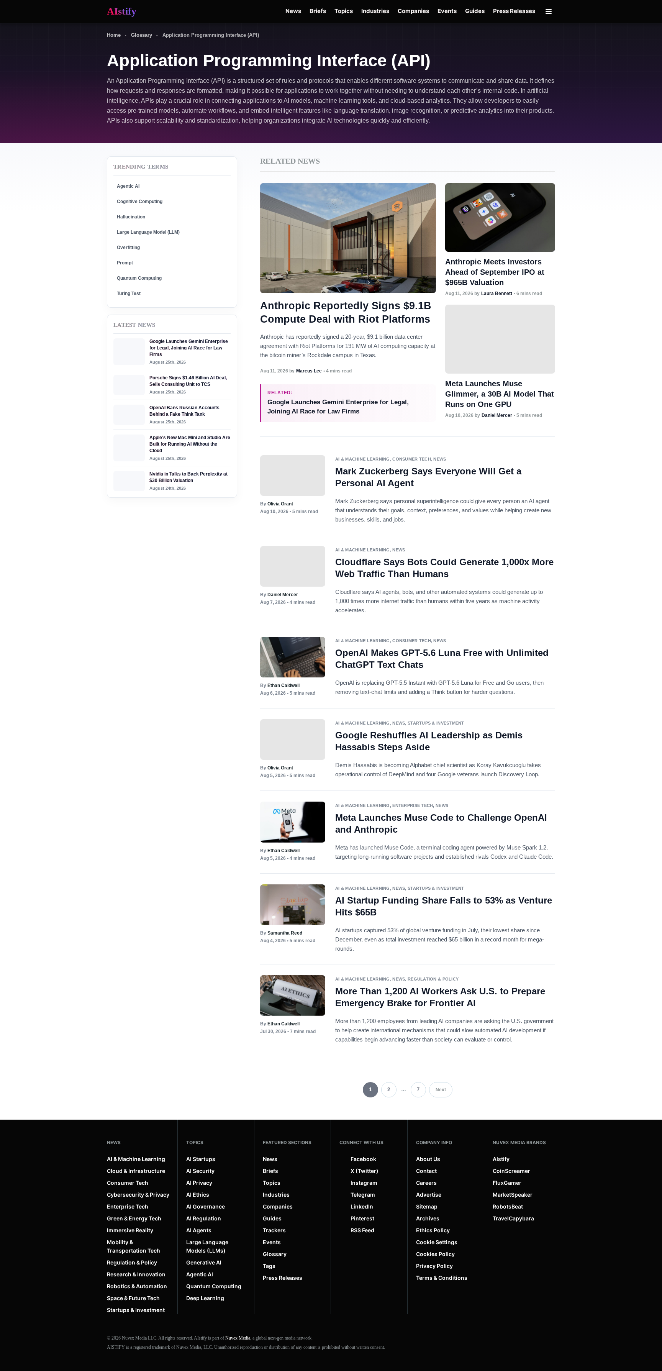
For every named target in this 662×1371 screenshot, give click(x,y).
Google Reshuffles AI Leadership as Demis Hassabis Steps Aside (429, 741)
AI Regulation (203, 1218)
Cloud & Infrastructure (136, 1171)
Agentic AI (128, 186)
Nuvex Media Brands (519, 1142)
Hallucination (131, 217)
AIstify (501, 1159)
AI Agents (198, 1230)
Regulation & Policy (433, 979)
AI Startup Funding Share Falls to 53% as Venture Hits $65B (443, 906)
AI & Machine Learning (362, 459)
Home (114, 35)
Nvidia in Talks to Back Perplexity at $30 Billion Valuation (188, 477)
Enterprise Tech (412, 805)
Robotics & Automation (137, 1286)
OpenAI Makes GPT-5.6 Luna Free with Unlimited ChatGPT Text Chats (442, 659)
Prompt (125, 263)
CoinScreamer (511, 1171)
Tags (269, 1266)
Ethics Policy (433, 1230)
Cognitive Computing (139, 201)
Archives (427, 1218)
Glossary (141, 35)
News (293, 11)
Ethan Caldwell (283, 685)
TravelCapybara (513, 1218)
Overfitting (128, 247)
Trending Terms (140, 167)
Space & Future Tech (133, 1298)
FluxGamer (507, 1182)
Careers (426, 1182)
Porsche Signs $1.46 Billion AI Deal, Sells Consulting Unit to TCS (188, 381)
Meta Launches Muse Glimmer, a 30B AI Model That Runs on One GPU (499, 393)
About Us (428, 1159)
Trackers (274, 1230)
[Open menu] (548, 11)
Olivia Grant (280, 504)
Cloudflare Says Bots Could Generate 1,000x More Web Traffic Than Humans (444, 568)
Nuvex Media (237, 1338)
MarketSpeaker (513, 1194)
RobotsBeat (508, 1206)
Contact (426, 1171)
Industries (375, 11)
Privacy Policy (434, 1266)
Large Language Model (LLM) (148, 232)
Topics (343, 11)
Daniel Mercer (497, 415)
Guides (475, 11)
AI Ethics (197, 1194)
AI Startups (200, 1159)
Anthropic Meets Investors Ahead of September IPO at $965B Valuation (494, 272)
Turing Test (129, 293)
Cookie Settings (436, 1242)
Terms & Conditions (441, 1277)
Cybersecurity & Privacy (138, 1194)
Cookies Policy (435, 1254)
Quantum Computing (139, 278)
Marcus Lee (309, 371)
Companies (413, 11)
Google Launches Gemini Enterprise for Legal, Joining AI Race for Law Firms (188, 348)
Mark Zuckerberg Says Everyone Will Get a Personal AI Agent (428, 477)
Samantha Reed (284, 933)
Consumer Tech (411, 459)
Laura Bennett (496, 293)
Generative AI (203, 1262)
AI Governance (205, 1206)
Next (441, 1089)
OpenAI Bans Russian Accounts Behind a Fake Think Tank (184, 411)
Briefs (318, 11)
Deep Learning (205, 1298)
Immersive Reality (130, 1230)
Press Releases (514, 11)
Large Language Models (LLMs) (207, 1246)
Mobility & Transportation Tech (133, 1246)
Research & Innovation (136, 1274)
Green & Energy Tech (134, 1218)
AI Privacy (199, 1182)
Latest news (134, 325)
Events (447, 11)
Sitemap (427, 1206)
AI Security (200, 1171)
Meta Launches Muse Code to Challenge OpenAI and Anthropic (441, 823)
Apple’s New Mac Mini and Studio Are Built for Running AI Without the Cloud (189, 444)
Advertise (428, 1194)
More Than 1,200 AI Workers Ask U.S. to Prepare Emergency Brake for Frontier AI (440, 997)
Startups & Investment (436, 723)
